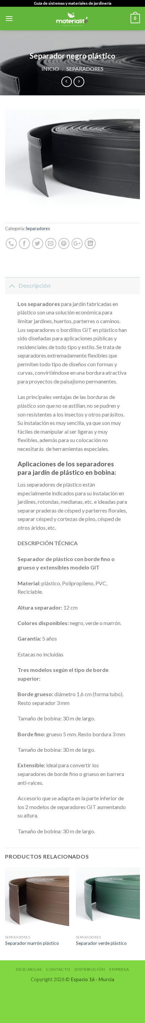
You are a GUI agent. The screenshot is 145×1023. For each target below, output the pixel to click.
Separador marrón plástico (32, 943)
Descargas (29, 969)
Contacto (58, 969)
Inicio (50, 68)
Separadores (85, 68)
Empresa (119, 969)
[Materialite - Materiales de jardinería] (71, 18)
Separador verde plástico (101, 943)
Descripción (35, 285)
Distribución (90, 969)
